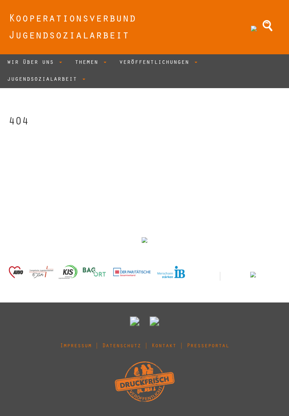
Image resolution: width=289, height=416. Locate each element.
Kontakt (164, 346)
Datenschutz (121, 346)
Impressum (76, 346)
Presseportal (208, 346)
